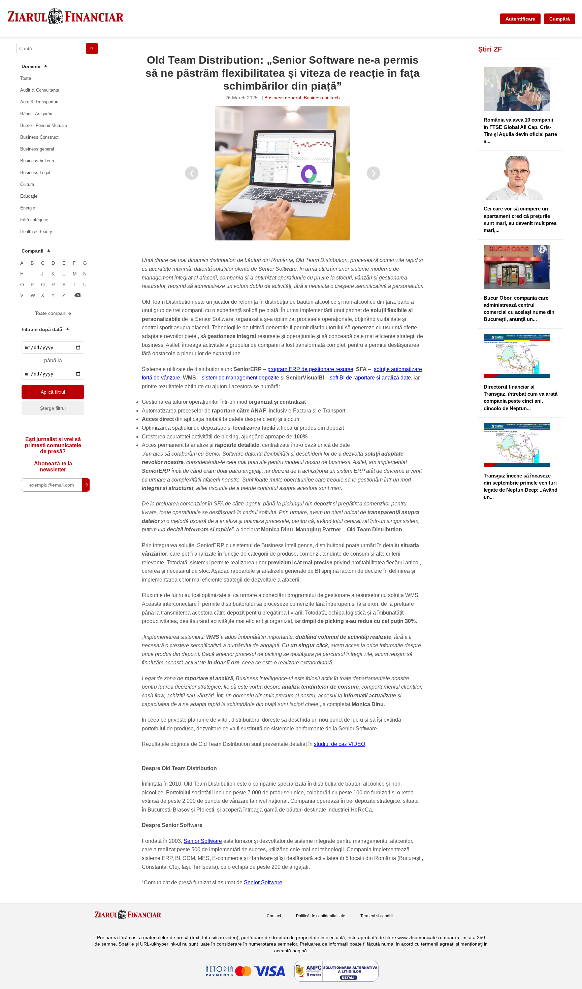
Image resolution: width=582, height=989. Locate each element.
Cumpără (559, 19)
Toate (25, 78)
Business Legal (35, 172)
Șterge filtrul (53, 408)
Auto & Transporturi (39, 101)
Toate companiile (53, 313)
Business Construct (39, 137)
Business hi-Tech (37, 160)
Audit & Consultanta (39, 90)
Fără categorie (34, 219)
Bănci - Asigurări (36, 113)
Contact (274, 916)
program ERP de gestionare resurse (310, 369)
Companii (36, 251)
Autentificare (520, 19)
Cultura (27, 184)
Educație (28, 196)
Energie (27, 207)
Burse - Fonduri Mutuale (43, 125)
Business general (37, 149)
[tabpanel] (283, 173)
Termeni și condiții (376, 916)
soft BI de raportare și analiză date (370, 378)
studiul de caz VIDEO (339, 744)
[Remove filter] (77, 295)
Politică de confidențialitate (320, 916)
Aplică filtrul (53, 392)
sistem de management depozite (240, 378)
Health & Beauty (36, 231)
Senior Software (203, 841)
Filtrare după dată (45, 329)
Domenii (34, 66)
